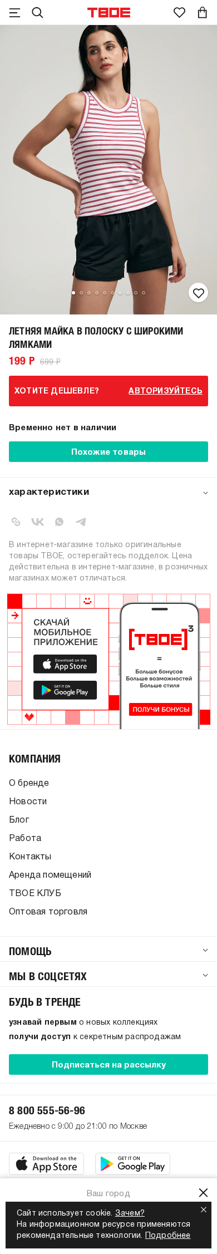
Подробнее (168, 1236)
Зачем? (130, 1213)
